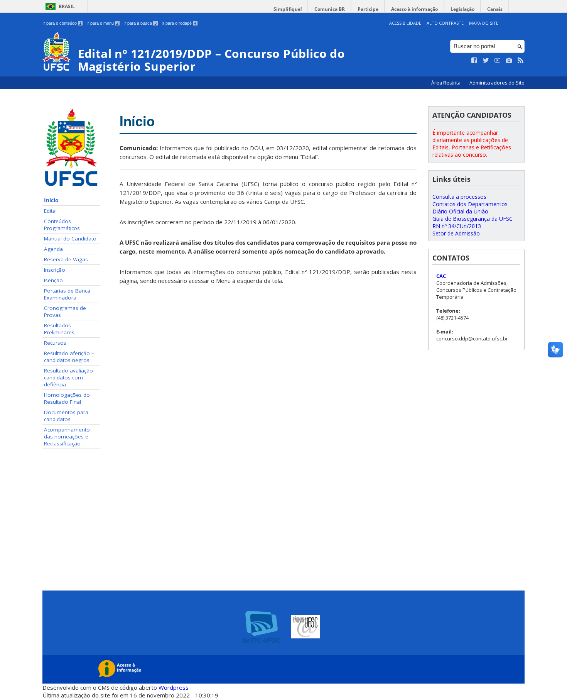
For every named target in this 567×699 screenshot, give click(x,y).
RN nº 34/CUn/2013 (456, 226)
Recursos (55, 342)
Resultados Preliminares (59, 329)
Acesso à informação (414, 9)
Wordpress (174, 687)
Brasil (67, 6)
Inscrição (54, 269)
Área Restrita (446, 83)
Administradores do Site (497, 83)
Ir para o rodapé (179, 23)
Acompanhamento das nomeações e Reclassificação (67, 436)
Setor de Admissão (456, 233)
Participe (368, 9)
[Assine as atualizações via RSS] (521, 61)
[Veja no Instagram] (509, 61)
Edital (50, 210)
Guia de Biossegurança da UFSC (472, 218)
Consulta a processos (459, 196)
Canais (495, 9)
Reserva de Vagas (66, 259)
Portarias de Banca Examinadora (67, 294)
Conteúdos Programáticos (62, 225)
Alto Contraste (445, 23)
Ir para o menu (102, 23)
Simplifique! (287, 9)
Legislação (462, 9)
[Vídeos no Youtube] (497, 61)
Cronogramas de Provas (65, 311)
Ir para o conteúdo (61, 23)
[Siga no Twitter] (486, 61)
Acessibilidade (405, 23)
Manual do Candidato (70, 238)
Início (51, 200)
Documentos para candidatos (66, 416)
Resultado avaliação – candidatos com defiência (70, 377)
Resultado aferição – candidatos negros (69, 357)
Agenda (53, 248)
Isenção (53, 280)
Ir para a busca (140, 23)
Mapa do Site (483, 23)
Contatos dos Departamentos (470, 204)
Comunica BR (329, 9)
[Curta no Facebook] (474, 61)
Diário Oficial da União (460, 211)
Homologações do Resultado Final (67, 398)
